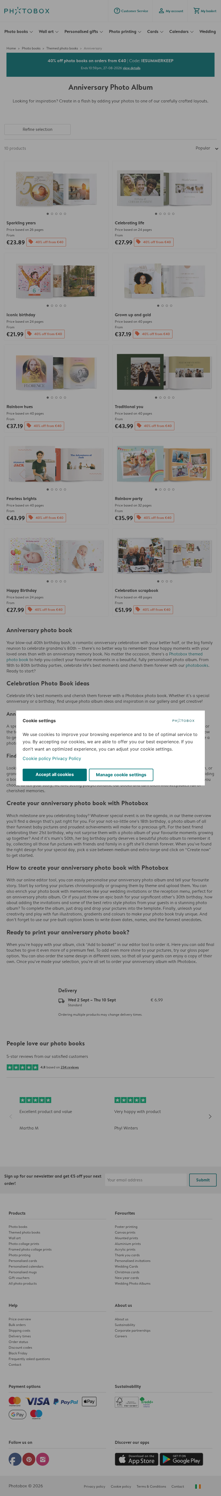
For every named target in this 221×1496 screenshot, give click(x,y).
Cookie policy (37, 758)
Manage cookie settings (121, 774)
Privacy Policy (66, 758)
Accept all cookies (55, 774)
